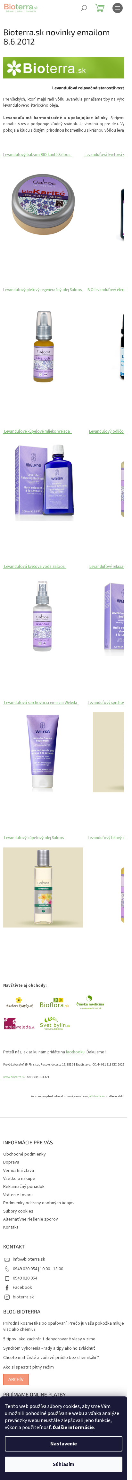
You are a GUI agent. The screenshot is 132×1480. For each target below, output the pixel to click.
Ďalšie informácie (73, 1427)
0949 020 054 (25, 1278)
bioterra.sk (23, 1297)
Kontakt (10, 1227)
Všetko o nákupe (19, 1178)
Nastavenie (63, 1443)
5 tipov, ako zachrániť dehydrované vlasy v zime (49, 1339)
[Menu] (117, 8)
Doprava (11, 1162)
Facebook (22, 1287)
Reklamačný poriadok (24, 1186)
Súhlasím (63, 1464)
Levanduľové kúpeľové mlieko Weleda (37, 431)
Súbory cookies (18, 1211)
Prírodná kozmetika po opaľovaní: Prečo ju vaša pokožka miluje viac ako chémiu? (63, 1327)
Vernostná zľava (18, 1170)
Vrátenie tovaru (18, 1195)
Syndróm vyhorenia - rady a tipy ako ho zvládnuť (49, 1348)
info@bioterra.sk (29, 1259)
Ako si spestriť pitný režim (28, 1367)
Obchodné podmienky (24, 1154)
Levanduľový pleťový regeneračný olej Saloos (43, 290)
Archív (16, 1379)
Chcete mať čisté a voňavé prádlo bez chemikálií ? (51, 1358)
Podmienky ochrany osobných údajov (39, 1203)
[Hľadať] (84, 8)
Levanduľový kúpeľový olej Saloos (35, 838)
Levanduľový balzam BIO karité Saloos (37, 155)
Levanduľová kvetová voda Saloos (35, 566)
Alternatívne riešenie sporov (30, 1219)
